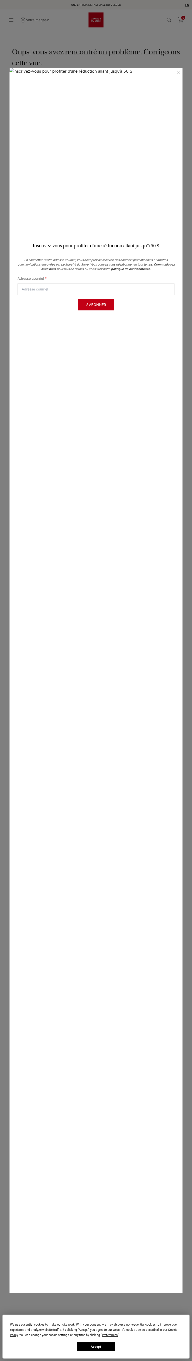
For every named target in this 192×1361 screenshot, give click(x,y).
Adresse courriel (32, 278)
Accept (96, 1347)
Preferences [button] (110, 1335)
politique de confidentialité (130, 269)
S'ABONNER (96, 304)
